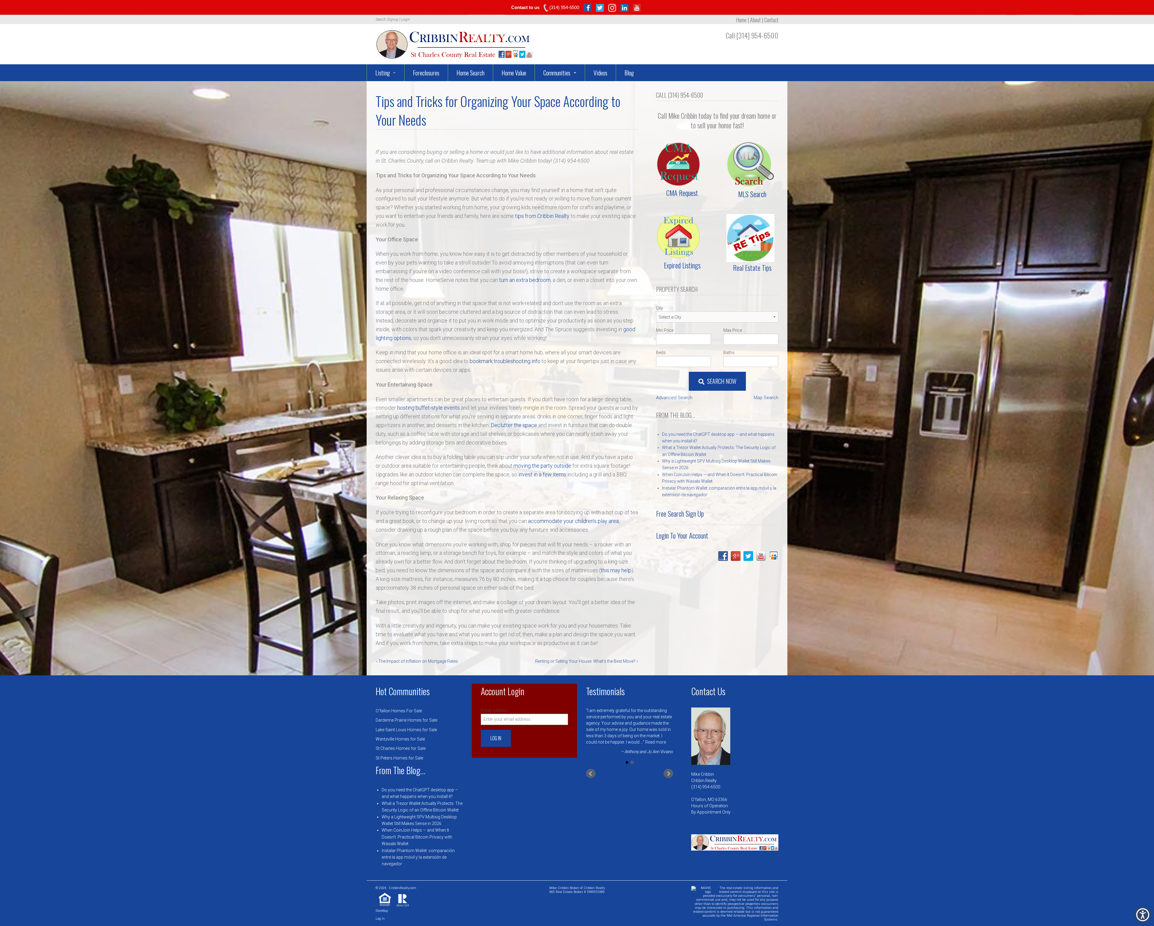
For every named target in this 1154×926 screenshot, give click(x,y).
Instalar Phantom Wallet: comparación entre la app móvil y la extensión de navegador (418, 857)
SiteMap (382, 911)
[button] (1142, 914)
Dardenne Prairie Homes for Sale (406, 720)
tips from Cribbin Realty (542, 216)
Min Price (664, 330)
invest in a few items (542, 474)
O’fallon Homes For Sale (399, 710)
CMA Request (682, 193)
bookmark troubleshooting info (505, 361)
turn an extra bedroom (525, 280)
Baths (728, 352)
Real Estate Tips (752, 268)
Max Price (732, 330)
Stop (632, 762)
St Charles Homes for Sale (401, 748)
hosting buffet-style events (428, 408)
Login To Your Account (682, 535)
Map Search (766, 397)
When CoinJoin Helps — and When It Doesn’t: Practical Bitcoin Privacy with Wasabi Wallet (417, 837)
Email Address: (495, 710)
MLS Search (752, 194)
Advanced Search (674, 397)
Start (627, 762)
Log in (380, 919)
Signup (392, 19)
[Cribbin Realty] (454, 42)
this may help (616, 570)
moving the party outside (542, 466)
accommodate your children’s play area (573, 521)
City (659, 308)
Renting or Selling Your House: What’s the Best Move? (585, 661)
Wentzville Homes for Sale (400, 739)
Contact (771, 20)
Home (741, 20)
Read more (645, 742)
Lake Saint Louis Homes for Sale (406, 729)
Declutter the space (514, 425)
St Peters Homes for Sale (399, 758)
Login (405, 19)
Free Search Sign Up (680, 514)
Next (668, 773)
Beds (661, 352)
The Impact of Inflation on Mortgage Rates (418, 661)
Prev (591, 773)
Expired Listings (682, 265)
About (755, 20)
